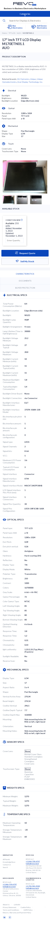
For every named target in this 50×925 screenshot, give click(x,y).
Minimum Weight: (10, 796)
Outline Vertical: (10, 705)
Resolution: (8, 537)
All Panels (6, 859)
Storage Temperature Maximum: (12, 838)
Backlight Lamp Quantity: (9, 321)
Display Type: (8, 565)
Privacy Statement (9, 907)
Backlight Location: (11, 310)
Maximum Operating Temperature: (11, 824)
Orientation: (8, 726)
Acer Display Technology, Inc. (30, 82)
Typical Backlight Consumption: (10, 387)
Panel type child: (10, 533)
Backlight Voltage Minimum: (10, 339)
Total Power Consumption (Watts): (12, 305)
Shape (4, 131)
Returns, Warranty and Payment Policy (17, 913)
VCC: (5, 455)
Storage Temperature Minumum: (12, 831)
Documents (25, 281)
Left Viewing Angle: (11, 606)
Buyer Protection (25, 288)
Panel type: (8, 528)
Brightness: (8, 578)
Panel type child (9, 118)
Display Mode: (9, 569)
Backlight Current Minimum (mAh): (10, 360)
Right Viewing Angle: (12, 615)
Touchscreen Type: (11, 769)
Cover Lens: (8, 751)
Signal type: (8, 442)
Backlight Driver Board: (13, 393)
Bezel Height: (8, 701)
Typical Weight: (9, 801)
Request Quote (27, 253)
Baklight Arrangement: (12, 327)
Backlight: (7, 315)
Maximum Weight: (10, 805)
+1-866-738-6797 (33, 861)
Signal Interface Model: (13, 485)
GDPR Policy (27, 910)
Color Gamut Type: (11, 601)
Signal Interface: (10, 474)
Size (3, 136)
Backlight (6, 95)
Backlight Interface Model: (11, 410)
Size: (5, 683)
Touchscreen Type (10, 151)
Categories (25, 13)
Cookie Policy (26, 907)
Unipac (33, 79)
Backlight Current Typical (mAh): (10, 367)
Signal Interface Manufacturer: (10, 479)
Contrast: (7, 583)
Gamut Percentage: (11, 597)
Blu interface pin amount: (10, 429)
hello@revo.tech (32, 864)
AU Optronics (23, 79)
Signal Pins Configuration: (9, 509)
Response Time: (10, 631)
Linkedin (17, 905)
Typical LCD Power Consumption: (11, 468)
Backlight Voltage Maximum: (10, 353)
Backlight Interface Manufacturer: (11, 404)
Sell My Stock (27, 261)
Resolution (6, 113)
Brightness (6, 98)
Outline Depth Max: (11, 715)
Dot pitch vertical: (10, 546)
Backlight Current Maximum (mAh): (10, 374)
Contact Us (7, 865)
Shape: (6, 692)
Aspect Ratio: (9, 687)
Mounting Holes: (10, 731)
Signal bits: (7, 451)
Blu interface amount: (12, 423)
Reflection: (7, 560)
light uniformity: (10, 649)
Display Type (7, 133)
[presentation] (25, 20)
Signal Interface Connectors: (10, 498)
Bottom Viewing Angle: (13, 619)
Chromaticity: (9, 640)
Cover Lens (7, 149)
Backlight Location (10, 101)
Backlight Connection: (12, 398)
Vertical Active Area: (12, 696)
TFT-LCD (12, 33)
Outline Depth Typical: (12, 710)
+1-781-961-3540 (33, 886)
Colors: (6, 587)
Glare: (5, 551)
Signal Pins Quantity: (12, 504)
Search (5, 867)
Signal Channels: (10, 446)
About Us (6, 905)
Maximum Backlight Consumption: (11, 381)
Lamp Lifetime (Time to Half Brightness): (13, 332)
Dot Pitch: (7, 542)
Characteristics (25, 274)
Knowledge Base (9, 862)
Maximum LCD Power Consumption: (12, 461)
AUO (19, 33)
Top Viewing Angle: (11, 610)
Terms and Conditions (11, 910)
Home (4, 33)
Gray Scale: (7, 592)
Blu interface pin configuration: (10, 436)
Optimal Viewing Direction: (10, 625)
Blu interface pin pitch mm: (12, 417)
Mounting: (7, 719)
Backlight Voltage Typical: (10, 346)
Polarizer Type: (9, 574)
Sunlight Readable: (11, 656)
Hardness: (7, 555)
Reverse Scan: (9, 661)
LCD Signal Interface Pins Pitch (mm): (12, 491)
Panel (4, 116)
